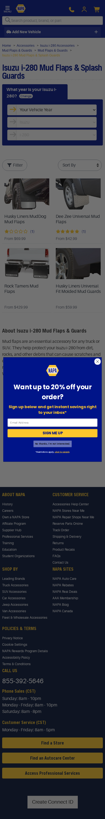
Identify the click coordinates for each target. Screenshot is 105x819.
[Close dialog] (97, 361)
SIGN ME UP (53, 433)
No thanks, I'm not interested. (52, 443)
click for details (62, 452)
